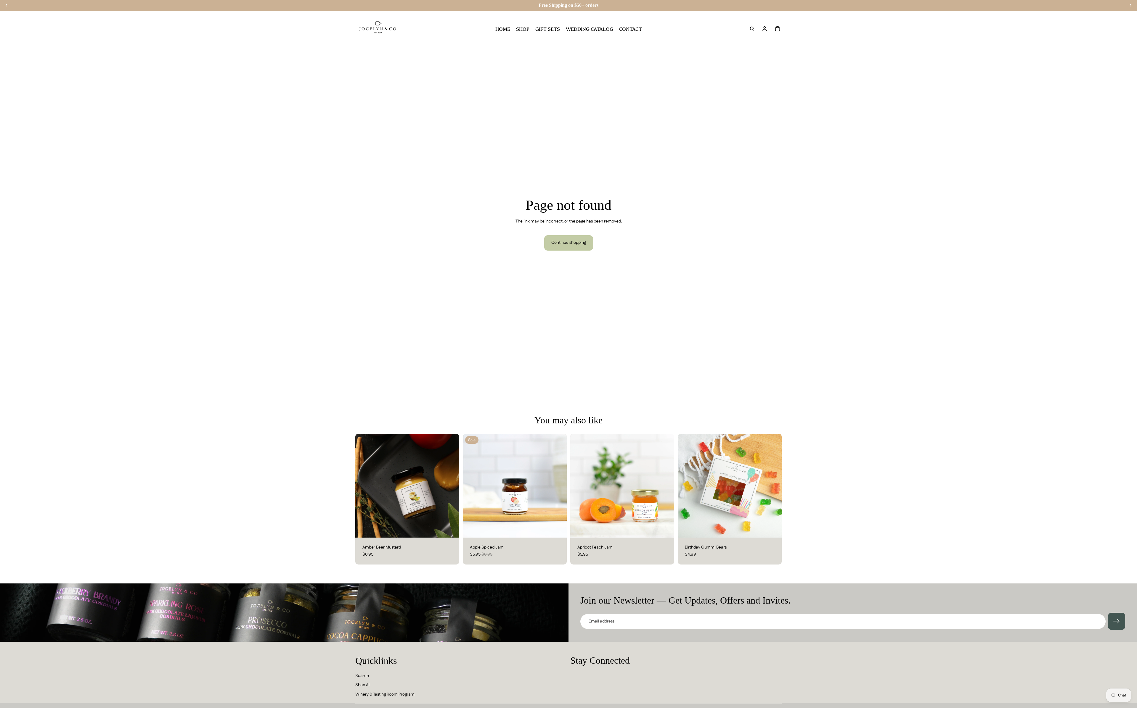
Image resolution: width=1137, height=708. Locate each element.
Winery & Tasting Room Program (385, 694)
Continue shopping (568, 243)
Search (362, 676)
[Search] (752, 28)
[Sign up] (1116, 621)
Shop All (362, 685)
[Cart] (777, 28)
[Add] (450, 528)
